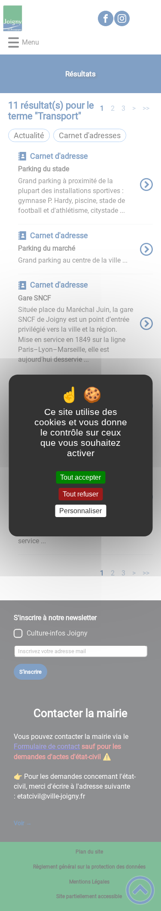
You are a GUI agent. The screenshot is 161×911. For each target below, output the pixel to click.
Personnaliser (80, 511)
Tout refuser (80, 494)
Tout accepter (80, 477)
